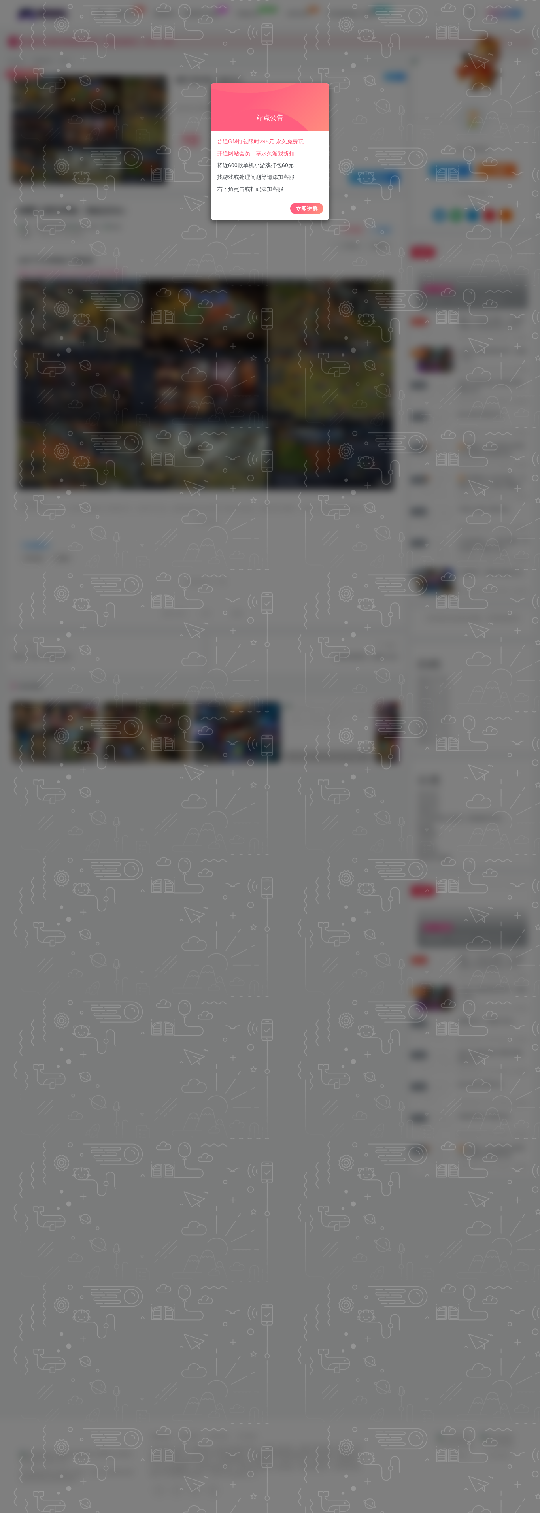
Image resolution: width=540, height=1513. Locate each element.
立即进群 (307, 208)
